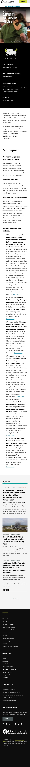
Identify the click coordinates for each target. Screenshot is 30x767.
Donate (4, 658)
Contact (4, 643)
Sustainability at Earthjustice (10, 630)
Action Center (6, 661)
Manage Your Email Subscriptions (11, 692)
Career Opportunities (8, 638)
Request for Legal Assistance (10, 646)
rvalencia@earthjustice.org (10, 91)
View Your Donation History (9, 700)
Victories (4, 635)
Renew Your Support (7, 666)
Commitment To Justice (8, 627)
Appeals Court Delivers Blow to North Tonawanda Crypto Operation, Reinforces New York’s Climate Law (13, 495)
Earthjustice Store (7, 675)
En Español (5, 621)
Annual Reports (6, 632)
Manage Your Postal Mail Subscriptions (12, 695)
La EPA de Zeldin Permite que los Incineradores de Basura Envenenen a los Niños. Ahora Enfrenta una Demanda (14, 568)
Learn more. (16, 294)
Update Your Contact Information (11, 697)
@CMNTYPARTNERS (8, 100)
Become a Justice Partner (9, 669)
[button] (15, 482)
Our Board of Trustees (8, 624)
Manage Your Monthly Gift (9, 689)
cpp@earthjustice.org (10, 58)
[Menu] (28, 1)
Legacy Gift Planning (7, 672)
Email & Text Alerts (7, 664)
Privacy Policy (6, 641)
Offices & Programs (12, 6)
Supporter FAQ (6, 677)
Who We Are (5, 619)
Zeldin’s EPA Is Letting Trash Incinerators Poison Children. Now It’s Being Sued (13, 540)
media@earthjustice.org (9, 67)
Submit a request (7, 76)
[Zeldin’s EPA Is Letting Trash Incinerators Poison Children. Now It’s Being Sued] (15, 524)
